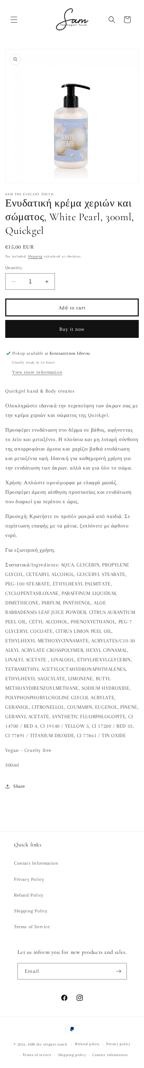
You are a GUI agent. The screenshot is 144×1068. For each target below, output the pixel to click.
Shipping (35, 256)
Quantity (13, 267)
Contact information (110, 1055)
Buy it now (72, 329)
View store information (37, 372)
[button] (14, 19)
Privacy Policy (29, 879)
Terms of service (37, 1055)
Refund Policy (29, 895)
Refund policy (87, 1044)
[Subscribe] (119, 971)
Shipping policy (72, 1055)
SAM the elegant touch (47, 1044)
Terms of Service (32, 926)
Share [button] (19, 786)
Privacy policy (118, 1044)
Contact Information (36, 863)
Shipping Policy (31, 910)
